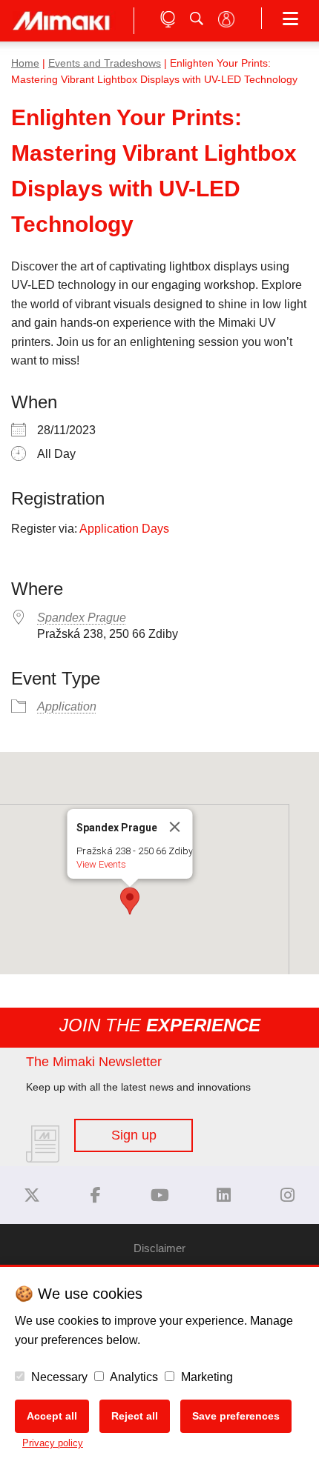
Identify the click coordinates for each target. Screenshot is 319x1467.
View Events (101, 864)
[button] (129, 901)
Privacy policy (52, 1442)
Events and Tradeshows (104, 63)
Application (66, 706)
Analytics (133, 1377)
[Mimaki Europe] (32, 1195)
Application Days (124, 528)
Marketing (205, 1377)
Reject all (134, 1416)
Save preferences (236, 1416)
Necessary (58, 1377)
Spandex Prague (81, 617)
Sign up (134, 1135)
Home (25, 63)
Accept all (52, 1416)
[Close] (175, 827)
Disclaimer (159, 1248)
